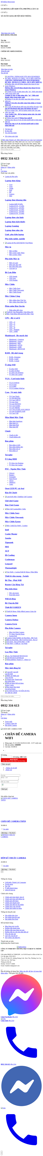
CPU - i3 (12, 322)
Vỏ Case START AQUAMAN (19, 409)
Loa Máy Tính (11, 652)
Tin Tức (7, 886)
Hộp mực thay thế (15, 265)
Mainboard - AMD (15, 347)
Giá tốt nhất (11, 673)
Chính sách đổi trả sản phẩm (14, 904)
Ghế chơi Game (11, 501)
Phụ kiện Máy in (12, 259)
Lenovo (11, 194)
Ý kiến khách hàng (11, 888)
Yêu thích (12, 833)
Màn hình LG (13, 423)
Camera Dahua (11, 620)
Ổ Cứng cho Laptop (16, 374)
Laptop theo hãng (12, 181)
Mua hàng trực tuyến (12, 926)
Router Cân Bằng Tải (14, 584)
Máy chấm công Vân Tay (17, 300)
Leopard (8, 564)
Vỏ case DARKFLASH (17, 411)
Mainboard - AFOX (15, 345)
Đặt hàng (4, 833)
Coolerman (10, 559)
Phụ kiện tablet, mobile (15, 239)
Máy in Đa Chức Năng (16, 253)
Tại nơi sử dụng (12, 688)
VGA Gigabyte (14, 383)
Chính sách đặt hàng (11, 901)
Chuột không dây (15, 437)
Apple (11, 188)
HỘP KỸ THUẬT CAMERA (13, 858)
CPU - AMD (13, 331)
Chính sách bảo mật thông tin (14, 899)
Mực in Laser (13, 263)
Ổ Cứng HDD (11, 459)
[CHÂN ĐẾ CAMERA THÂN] (11, 800)
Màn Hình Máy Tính (14, 417)
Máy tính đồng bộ (13, 668)
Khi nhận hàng (13, 680)
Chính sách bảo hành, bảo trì (14, 897)
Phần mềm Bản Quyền (15, 306)
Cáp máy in (13, 268)
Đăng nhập (11, 167)
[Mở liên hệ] (2, 1152)
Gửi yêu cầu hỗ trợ (11, 936)
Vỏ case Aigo (13, 402)
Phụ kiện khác (11, 589)
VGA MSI (12, 386)
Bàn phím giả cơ (14, 449)
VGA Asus (12, 384)
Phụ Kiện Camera (13, 628)
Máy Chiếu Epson (15, 292)
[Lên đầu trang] (2, 1154)
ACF (7, 551)
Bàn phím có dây (14, 445)
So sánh (6, 829)
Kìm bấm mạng (14, 595)
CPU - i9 (12, 328)
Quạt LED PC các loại (14, 488)
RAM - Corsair (14, 361)
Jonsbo (8, 538)
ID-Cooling (10, 555)
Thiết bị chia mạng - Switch (17, 576)
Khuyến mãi (5, 71)
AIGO (11, 480)
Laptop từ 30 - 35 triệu (16, 213)
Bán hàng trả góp (7, 69)
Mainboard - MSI (15, 343)
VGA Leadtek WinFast (16, 388)
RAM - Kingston (14, 357)
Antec (11, 484)
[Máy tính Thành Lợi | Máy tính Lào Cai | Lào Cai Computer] (21, 140)
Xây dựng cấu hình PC (12, 938)
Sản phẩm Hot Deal (11, 919)
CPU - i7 (12, 326)
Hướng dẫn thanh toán (12, 928)
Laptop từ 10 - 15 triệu (16, 206)
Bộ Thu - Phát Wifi (13, 580)
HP (10, 192)
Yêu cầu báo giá (10, 934)
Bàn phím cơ (13, 451)
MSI (10, 196)
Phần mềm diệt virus (16, 310)
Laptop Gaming (12, 226)
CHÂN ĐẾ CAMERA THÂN (13, 821)
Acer (10, 185)
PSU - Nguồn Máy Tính (15, 469)
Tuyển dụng (9, 884)
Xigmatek (12, 477)
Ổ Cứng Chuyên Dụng (16, 634)
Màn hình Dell (14, 425)
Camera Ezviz (11, 624)
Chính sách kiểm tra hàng (13, 908)
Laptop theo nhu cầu (14, 230)
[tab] (11, 768)
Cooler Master (11, 534)
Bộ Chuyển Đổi (11, 603)
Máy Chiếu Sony (14, 288)
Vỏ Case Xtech (14, 396)
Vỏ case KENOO (15, 404)
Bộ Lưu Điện (10, 272)
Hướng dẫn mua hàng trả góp (14, 930)
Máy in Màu (13, 251)
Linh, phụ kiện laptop (14, 234)
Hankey (11, 475)
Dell (10, 190)
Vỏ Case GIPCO (14, 400)
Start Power (13, 479)
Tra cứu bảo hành (11, 133)
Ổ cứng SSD (10, 365)
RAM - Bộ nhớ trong (14, 353)
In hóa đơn (8, 131)
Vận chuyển (12, 676)
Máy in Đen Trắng (15, 255)
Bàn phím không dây (16, 447)
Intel (7, 530)
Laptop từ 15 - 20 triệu (16, 208)
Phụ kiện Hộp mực (15, 266)
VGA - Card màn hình (14, 378)
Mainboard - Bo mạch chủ (16, 335)
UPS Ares (12, 278)
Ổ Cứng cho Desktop (16, 373)
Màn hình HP (13, 427)
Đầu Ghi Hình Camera (16, 632)
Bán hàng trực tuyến (8, 33)
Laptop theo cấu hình (14, 217)
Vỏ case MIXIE (14, 408)
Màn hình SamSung (15, 421)
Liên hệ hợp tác (10, 890)
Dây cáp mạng (14, 593)
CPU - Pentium (14, 329)
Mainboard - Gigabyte (16, 339)
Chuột (7, 431)
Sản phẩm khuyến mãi (12, 917)
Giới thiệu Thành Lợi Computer (15, 882)
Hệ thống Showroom (8, 2)
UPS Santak (13, 276)
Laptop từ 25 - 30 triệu (16, 211)
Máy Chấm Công (12, 296)
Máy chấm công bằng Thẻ (18, 302)
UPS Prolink (13, 280)
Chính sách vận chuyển (12, 906)
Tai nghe (8, 455)
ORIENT (12, 482)
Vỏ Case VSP (13, 413)
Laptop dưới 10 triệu (16, 204)
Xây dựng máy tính (11, 136)
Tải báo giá (8, 129)
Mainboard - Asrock (15, 341)
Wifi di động (10, 599)
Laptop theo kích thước (15, 222)
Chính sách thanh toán (12, 903)
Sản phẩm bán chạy (11, 915)
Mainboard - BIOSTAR (17, 349)
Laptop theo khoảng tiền (15, 200)
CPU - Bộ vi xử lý (12, 318)
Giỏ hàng (4, 170)
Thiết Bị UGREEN (13, 607)
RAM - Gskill (13, 359)
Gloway (12, 473)
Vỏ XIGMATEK (15, 398)
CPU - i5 (12, 324)
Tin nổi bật (4, 73)
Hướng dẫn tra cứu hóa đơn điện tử (16, 932)
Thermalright (11, 568)
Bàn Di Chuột (11, 493)
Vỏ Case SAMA (14, 406)
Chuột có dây (13, 435)
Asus (11, 186)
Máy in (8, 247)
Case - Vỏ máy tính (13, 392)
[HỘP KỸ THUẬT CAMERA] (11, 837)
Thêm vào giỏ (6, 764)
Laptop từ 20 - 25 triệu (16, 210)
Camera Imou (11, 615)
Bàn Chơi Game (12, 505)
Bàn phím (9, 441)
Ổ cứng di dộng (14, 371)
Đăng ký (4, 167)
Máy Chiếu (10, 284)
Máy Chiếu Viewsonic (16, 290)
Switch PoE (13, 636)
